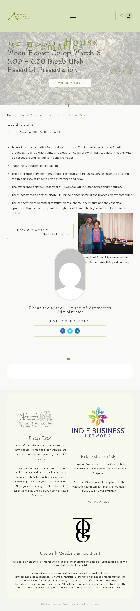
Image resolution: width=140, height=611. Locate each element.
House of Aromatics (89, 308)
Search (122, 16)
